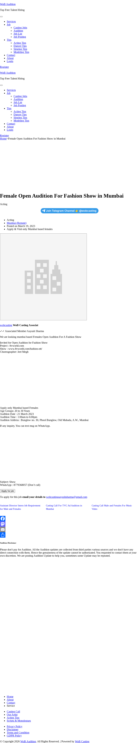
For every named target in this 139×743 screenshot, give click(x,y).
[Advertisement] (69, 165)
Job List (18, 33)
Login (10, 61)
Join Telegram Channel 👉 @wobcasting (71, 210)
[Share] (69, 535)
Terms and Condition (18, 732)
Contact (11, 55)
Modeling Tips (21, 52)
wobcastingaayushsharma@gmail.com (66, 497)
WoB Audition (8, 4)
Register (4, 67)
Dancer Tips (20, 45)
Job (9, 24)
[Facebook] (69, 518)
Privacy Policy (14, 726)
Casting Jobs (20, 27)
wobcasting (6, 325)
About (10, 58)
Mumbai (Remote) (16, 223)
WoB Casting (82, 741)
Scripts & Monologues (19, 720)
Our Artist (12, 714)
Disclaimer (12, 729)
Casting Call (13, 711)
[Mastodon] (69, 524)
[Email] (69, 529)
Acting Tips (20, 42)
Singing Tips (20, 49)
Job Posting (20, 36)
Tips (9, 39)
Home (10, 696)
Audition (18, 30)
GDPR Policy (14, 735)
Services (11, 21)
